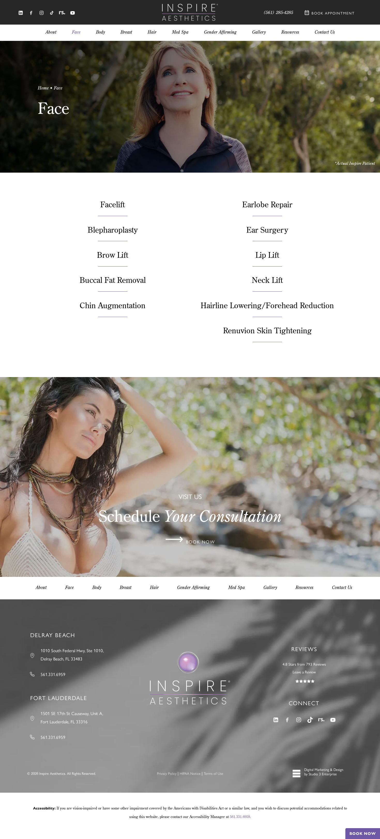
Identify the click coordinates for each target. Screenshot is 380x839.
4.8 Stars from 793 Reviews (304, 664)
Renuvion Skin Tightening (267, 330)
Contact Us (342, 587)
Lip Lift (267, 255)
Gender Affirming (193, 587)
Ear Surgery (267, 230)
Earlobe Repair (267, 204)
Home (43, 88)
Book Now (362, 833)
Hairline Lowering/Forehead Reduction (267, 305)
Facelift (112, 204)
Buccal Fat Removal (113, 280)
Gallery (270, 587)
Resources (304, 587)
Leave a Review (304, 672)
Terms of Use (213, 773)
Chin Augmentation (113, 305)
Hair (154, 587)
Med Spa (236, 587)
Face (69, 587)
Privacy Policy (167, 773)
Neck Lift (267, 280)
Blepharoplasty (113, 230)
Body (96, 587)
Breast (125, 587)
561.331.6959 (240, 816)
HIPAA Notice (190, 773)
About (41, 587)
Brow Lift (112, 255)
